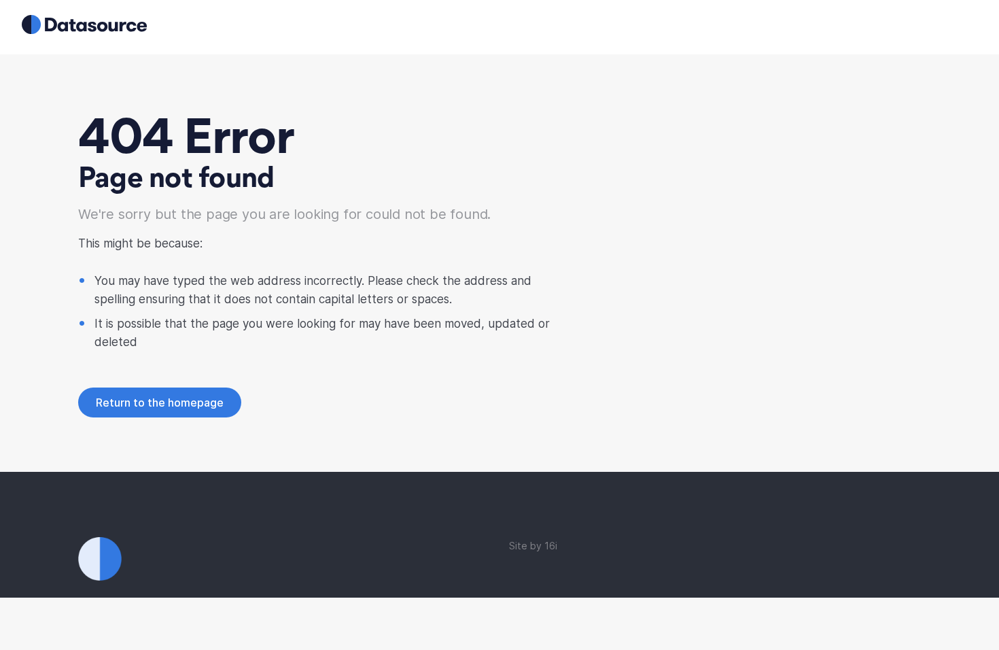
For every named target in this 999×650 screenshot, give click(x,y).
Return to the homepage (160, 402)
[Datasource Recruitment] (84, 30)
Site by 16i (533, 545)
